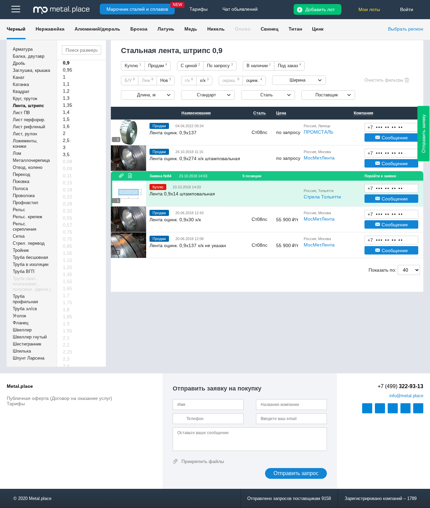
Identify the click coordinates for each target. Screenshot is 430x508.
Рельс (19, 209)
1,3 (66, 98)
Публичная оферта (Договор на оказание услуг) (59, 398)
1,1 (66, 84)
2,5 (66, 140)
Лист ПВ (21, 112)
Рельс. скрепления (24, 226)
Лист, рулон (25, 133)
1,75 (67, 302)
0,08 (67, 161)
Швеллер (22, 329)
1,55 (67, 281)
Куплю (133, 65)
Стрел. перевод (29, 243)
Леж (147, 80)
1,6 (66, 126)
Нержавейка (50, 29)
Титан (295, 29)
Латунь (166, 29)
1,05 (67, 253)
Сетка (19, 236)
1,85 (67, 316)
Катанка (21, 84)
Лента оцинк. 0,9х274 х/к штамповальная (194, 158)
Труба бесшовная (30, 257)
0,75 (67, 232)
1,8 (66, 309)
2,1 (66, 337)
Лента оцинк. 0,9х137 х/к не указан (187, 245)
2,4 (66, 366)
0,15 (67, 182)
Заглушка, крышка (31, 70)
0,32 (67, 211)
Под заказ (289, 65)
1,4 (66, 112)
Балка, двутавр (28, 56)
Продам (157, 65)
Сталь (266, 94)
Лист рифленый (29, 126)
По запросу (220, 65)
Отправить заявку (423, 133)
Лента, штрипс (28, 105)
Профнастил (25, 202)
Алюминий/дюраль (97, 29)
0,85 (67, 246)
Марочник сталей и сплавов (137, 9)
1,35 (67, 105)
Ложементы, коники (25, 143)
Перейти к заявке (380, 176)
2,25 (67, 352)
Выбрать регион (405, 29)
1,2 (66, 91)
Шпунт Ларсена (28, 358)
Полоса (20, 188)
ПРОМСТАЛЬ (318, 132)
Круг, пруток (25, 98)
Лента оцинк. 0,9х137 (173, 132)
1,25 (67, 267)
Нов (165, 80)
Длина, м (146, 94)
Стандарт (206, 94)
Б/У (130, 80)
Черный (16, 29)
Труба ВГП (23, 271)
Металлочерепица (31, 160)
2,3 (66, 359)
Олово (243, 29)
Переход (21, 174)
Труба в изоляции (30, 264)
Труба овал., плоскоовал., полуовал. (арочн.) (32, 284)
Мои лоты (369, 9)
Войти (406, 9)
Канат (19, 77)
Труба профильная (25, 299)
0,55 (67, 218)
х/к (204, 80)
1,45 (67, 274)
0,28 (67, 203)
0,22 (67, 196)
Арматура (23, 49)
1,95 (67, 330)
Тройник (21, 250)
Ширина (297, 80)
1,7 (66, 295)
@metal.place (406, 395)
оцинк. (254, 80)
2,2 (66, 345)
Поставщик (326, 94)
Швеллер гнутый (30, 336)
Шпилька (22, 351)
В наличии (259, 65)
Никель (216, 29)
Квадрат (21, 91)
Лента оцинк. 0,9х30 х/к (175, 219)
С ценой (190, 65)
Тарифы (16, 403)
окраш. (230, 80)
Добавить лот (320, 9)
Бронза (138, 29)
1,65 (67, 288)
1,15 (67, 260)
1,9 (66, 323)
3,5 (66, 154)
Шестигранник (27, 344)
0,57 (67, 225)
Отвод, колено (27, 167)
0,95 (67, 70)
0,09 (67, 168)
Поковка (21, 181)
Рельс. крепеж (27, 216)
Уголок (19, 315)
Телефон (391, 127)
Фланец (20, 322)
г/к (189, 80)
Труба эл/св (25, 308)
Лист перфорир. (29, 119)
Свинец (269, 29)
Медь (190, 29)
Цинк (318, 29)
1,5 (66, 119)
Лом (17, 153)
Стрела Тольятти (322, 196)
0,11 (67, 175)
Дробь (19, 63)
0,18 (67, 189)
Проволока (24, 195)
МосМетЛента (319, 157)
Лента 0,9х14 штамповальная (182, 193)
